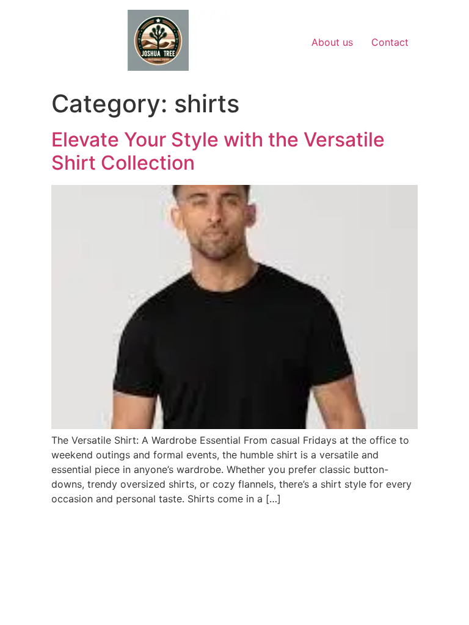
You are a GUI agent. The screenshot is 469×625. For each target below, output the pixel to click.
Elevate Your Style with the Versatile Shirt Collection (218, 151)
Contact (390, 42)
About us (332, 42)
